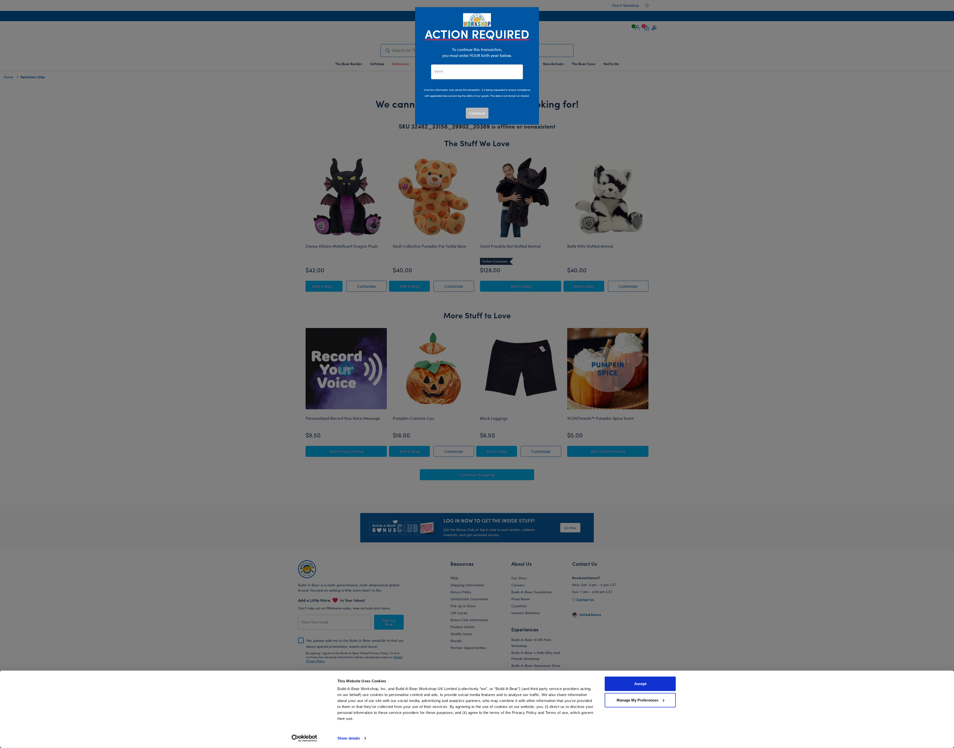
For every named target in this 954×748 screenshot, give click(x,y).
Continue (477, 113)
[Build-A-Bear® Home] (477, 19)
